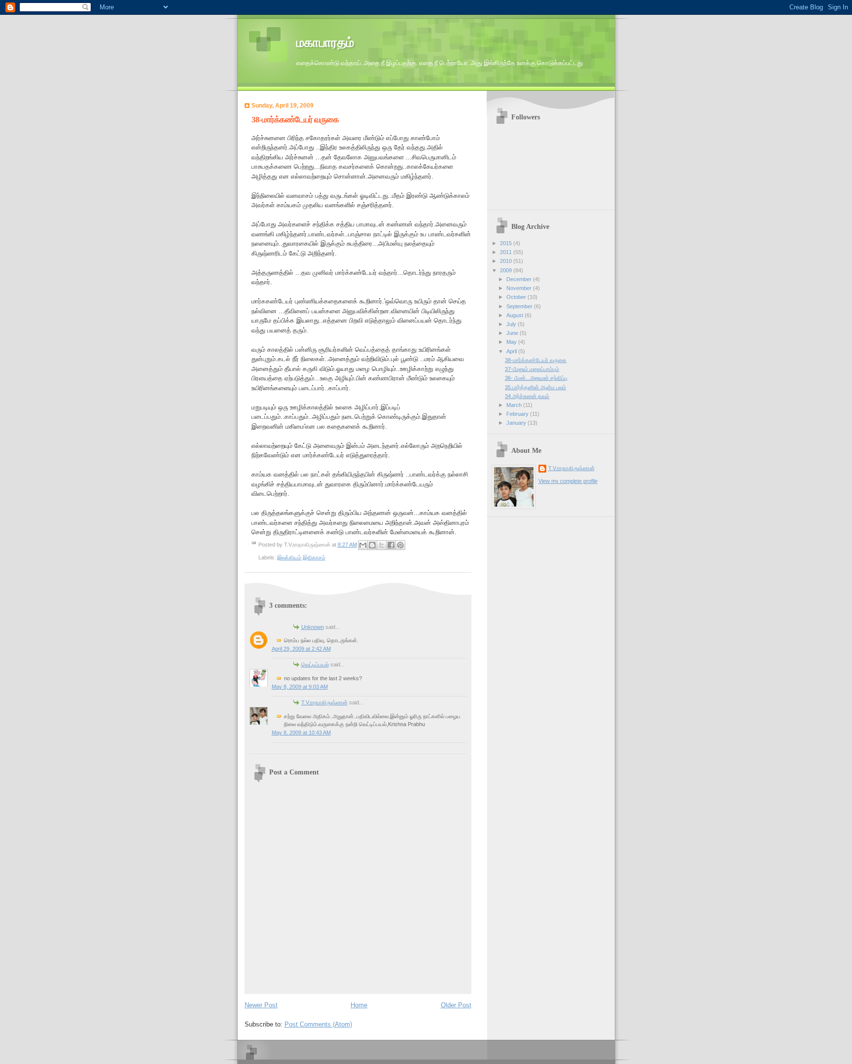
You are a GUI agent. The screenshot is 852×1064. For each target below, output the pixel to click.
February (518, 414)
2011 (506, 252)
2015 (506, 243)
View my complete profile (568, 481)
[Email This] (363, 545)
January (517, 423)
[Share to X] (382, 545)
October (517, 297)
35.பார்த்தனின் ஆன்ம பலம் (535, 387)
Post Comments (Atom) (318, 1024)
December (519, 279)
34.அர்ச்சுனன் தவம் (527, 396)
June (513, 333)
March (514, 405)
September (520, 306)
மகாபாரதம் (325, 43)
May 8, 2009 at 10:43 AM (301, 732)
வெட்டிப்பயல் (315, 664)
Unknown (312, 627)
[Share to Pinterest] (400, 545)
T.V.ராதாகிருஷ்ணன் (324, 702)
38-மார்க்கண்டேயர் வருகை (295, 119)
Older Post (456, 1005)
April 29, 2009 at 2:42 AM (301, 649)
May (512, 342)
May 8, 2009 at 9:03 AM (300, 687)
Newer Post (261, 1005)
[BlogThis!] (372, 545)
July (512, 324)
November (519, 288)
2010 (506, 261)
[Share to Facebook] (391, 545)
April (512, 351)
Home (359, 1005)
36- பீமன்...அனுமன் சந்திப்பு (536, 378)
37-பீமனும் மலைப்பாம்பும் (532, 369)
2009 (506, 270)
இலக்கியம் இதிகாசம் (301, 557)
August (515, 315)
